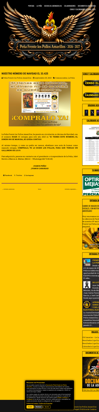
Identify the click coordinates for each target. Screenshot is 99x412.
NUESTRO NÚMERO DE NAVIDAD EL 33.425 (25, 73)
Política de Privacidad (45, 403)
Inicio (39, 189)
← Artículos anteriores (8, 189)
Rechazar (38, 407)
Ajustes (47, 407)
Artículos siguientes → (71, 189)
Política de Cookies (88, 409)
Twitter (19, 175)
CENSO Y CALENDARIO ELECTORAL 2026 (83, 9)
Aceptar (30, 407)
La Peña (39, 6)
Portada (31, 6)
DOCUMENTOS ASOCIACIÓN (87, 6)
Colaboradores (70, 6)
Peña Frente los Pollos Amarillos (82, 407)
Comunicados (61, 78)
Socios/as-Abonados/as (53, 6)
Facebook (8, 175)
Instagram (29, 175)
